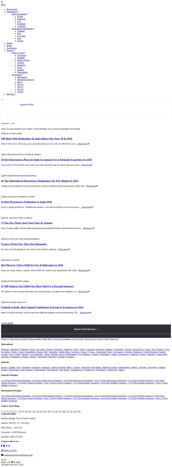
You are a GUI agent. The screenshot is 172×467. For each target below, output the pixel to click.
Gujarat (77, 367)
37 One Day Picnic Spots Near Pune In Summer (27, 223)
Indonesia (100, 349)
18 (56, 411)
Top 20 (20, 89)
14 (41, 411)
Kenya (62, 354)
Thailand (21, 31)
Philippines (105, 354)
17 (52, 411)
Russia (40, 352)
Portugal (128, 352)
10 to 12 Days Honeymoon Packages (111, 380)
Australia (91, 349)
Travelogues (11, 48)
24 (79, 411)
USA (167, 349)
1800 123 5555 (10, 450)
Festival (20, 62)
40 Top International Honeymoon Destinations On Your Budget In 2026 (39, 180)
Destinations (11, 12)
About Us (5, 339)
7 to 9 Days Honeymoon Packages (78, 380)
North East (112, 370)
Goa (19, 21)
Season (9, 43)
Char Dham (64, 370)
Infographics (22, 72)
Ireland (162, 352)
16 (49, 411)
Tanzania (151, 354)
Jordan (114, 354)
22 (71, 411)
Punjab (4, 370)
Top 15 (20, 87)
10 (26, 411)
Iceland (95, 354)
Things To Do (18, 53)
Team (12, 339)
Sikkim (122, 370)
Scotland (70, 357)
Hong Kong (138, 349)
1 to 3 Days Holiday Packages (86, 383)
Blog (3, 5)
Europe (20, 41)
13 (37, 411)
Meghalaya (101, 370)
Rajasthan (21, 24)
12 (34, 411)
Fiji (80, 354)
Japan (148, 349)
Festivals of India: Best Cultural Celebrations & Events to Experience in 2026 (42, 307)
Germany (75, 352)
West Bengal (52, 370)
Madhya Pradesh (110, 367)
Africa (83, 349)
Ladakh (12, 367)
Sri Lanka (21, 36)
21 (68, 411)
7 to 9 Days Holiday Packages (141, 383)
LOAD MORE (7, 323)
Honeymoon (11, 9)
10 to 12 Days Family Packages (58, 383)
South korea (124, 354)
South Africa (64, 352)
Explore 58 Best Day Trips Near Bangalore (24, 244)
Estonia (54, 354)
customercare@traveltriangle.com (18, 455)
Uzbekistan (15, 357)
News (19, 82)
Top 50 (20, 92)
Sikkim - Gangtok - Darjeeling (145, 367)
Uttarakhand (40, 370)
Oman (143, 354)
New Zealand (158, 349)
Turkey (14, 352)
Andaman (21, 26)
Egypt (76, 349)
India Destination (19, 14)
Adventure (21, 55)
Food (19, 67)
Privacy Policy (78, 339)
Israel (21, 352)
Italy (110, 352)
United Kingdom (150, 352)
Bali (19, 33)
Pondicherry (89, 370)
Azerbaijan (43, 357)
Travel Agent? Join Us (94, 339)
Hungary (87, 354)
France (92, 352)
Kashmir (36, 367)
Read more (82, 144)
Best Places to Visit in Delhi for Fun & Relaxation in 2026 (32, 265)
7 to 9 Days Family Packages (30, 383)
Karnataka (96, 367)
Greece (84, 352)
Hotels (9, 45)
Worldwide (17, 75)
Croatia (4, 354)
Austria (33, 357)
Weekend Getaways (25, 79)
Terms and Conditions (61, 339)
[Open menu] (2, 99)
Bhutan (109, 349)
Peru (11, 354)
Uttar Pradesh (27, 370)
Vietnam (25, 357)
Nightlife (21, 58)
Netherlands (71, 354)
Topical (9, 50)
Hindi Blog (47, 339)
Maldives (68, 349)
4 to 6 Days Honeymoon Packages (47, 380)
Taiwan (25, 354)
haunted (20, 70)
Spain (47, 354)
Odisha (162, 367)
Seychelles (5, 352)
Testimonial (32, 339)
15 (45, 411)
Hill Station (22, 77)
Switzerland (101, 352)
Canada (128, 349)
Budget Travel (23, 60)
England (61, 357)
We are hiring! (21, 339)
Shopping (21, 65)
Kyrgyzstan (118, 352)
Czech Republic (37, 354)
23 (75, 411)
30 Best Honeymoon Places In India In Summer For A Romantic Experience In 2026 (46, 159)
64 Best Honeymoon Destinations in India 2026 (26, 201)
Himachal (21, 19)
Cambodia (119, 349)
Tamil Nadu (14, 370)
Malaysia (25, 349)
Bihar (69, 367)
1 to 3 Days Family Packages (141, 380)
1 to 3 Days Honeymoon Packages (16, 380)
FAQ (106, 339)
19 (60, 411)
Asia (19, 38)
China (18, 354)
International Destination (22, 29)
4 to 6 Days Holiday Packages (114, 383)
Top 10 (20, 84)
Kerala (20, 16)
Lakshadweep (77, 370)
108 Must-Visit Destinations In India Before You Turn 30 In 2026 (36, 138)
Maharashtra (124, 367)
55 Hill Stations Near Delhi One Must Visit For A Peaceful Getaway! (37, 286)
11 (30, 411)
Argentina (53, 352)
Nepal (33, 349)
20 (64, 411)
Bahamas (138, 352)
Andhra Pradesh (58, 367)
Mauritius (58, 349)
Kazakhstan (30, 352)
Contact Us (114, 339)
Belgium (52, 357)
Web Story (10, 94)
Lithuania (134, 354)
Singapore (14, 349)
